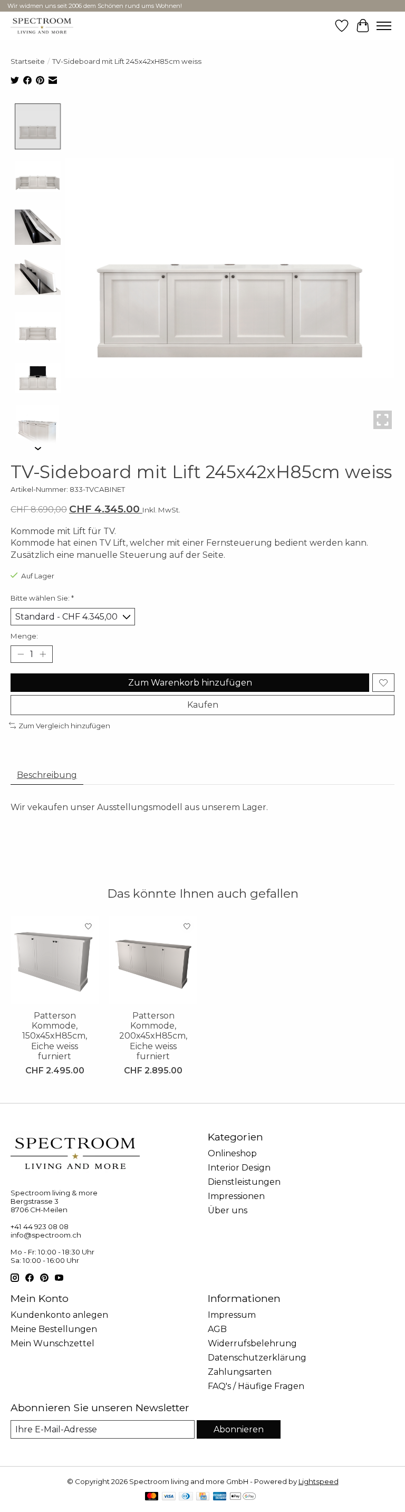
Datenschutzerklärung (257, 1358)
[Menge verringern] (20, 654)
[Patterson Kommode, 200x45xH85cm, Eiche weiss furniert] (153, 960)
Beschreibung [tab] (47, 775)
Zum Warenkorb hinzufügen (190, 683)
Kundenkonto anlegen (59, 1315)
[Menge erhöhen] (43, 654)
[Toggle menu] (383, 25)
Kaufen (202, 705)
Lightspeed (318, 1481)
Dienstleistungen (244, 1182)
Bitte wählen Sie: (42, 598)
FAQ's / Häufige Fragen (256, 1386)
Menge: (24, 636)
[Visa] (169, 1497)
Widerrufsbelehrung (252, 1343)
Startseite (28, 61)
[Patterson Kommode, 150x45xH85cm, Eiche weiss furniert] (55, 960)
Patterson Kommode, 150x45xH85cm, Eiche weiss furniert (54, 1036)
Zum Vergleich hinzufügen (64, 725)
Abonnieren (239, 1429)
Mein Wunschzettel (52, 1343)
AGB (217, 1329)
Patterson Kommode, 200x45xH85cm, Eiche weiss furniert (153, 1036)
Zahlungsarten (240, 1372)
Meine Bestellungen (54, 1329)
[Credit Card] (202, 1497)
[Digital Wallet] (243, 1497)
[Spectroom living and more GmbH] (42, 25)
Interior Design (239, 1168)
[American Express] (220, 1497)
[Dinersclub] (185, 1497)
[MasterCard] (152, 1497)
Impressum (232, 1315)
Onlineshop (232, 1153)
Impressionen (236, 1196)
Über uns (227, 1210)
